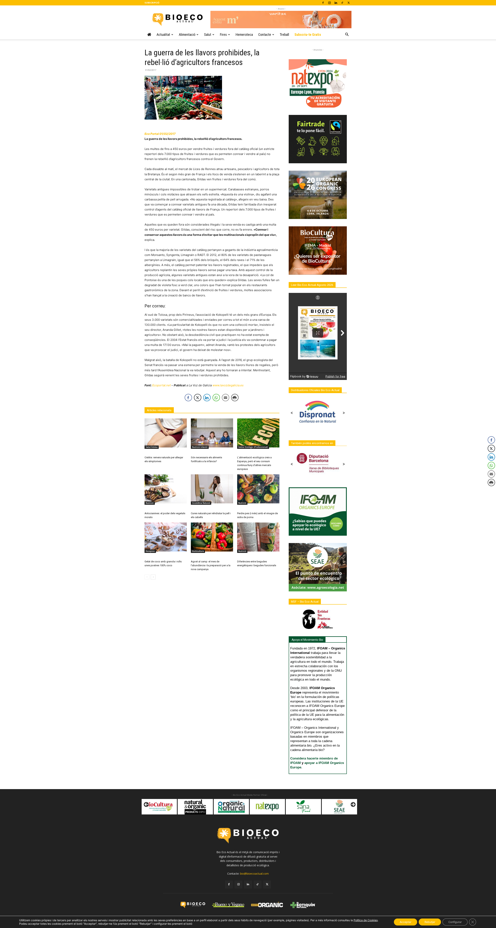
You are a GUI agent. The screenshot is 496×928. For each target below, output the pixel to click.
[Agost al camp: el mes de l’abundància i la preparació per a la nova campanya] (212, 537)
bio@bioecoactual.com (254, 873)
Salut (207, 35)
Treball (284, 35)
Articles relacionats (159, 410)
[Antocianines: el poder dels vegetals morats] (166, 488)
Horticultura (198, 551)
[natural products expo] (155, 806)
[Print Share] (235, 397)
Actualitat (163, 35)
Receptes (150, 551)
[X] (348, 2)
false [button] (146, 805)
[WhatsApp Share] (216, 397)
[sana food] (263, 806)
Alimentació (187, 35)
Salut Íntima (152, 447)
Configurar (455, 922)
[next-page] (153, 577)
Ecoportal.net (161, 385)
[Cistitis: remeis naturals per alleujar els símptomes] (166, 432)
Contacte (264, 35)
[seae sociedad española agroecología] (299, 806)
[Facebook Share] (188, 397)
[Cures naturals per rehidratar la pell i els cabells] (212, 488)
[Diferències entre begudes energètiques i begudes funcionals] (258, 537)
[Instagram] (329, 2)
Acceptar (405, 922)
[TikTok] (342, 2)
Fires (223, 35)
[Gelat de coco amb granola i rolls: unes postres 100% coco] (166, 537)
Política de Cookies (366, 920)
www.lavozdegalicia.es (228, 385)
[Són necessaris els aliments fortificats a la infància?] (212, 432)
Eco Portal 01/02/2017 (160, 134)
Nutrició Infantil (200, 447)
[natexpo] (227, 806)
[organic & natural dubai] (191, 806)
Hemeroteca (244, 35)
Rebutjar (430, 922)
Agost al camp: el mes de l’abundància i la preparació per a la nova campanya (210, 565)
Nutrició (150, 503)
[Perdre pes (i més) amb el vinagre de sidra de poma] (258, 488)
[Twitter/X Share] (197, 397)
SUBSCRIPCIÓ (152, 2)
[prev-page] (147, 577)
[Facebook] (323, 2)
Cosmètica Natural (201, 503)
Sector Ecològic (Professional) (253, 447)
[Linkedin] (336, 2)
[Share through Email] (225, 397)
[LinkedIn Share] (207, 397)
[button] (346, 35)
